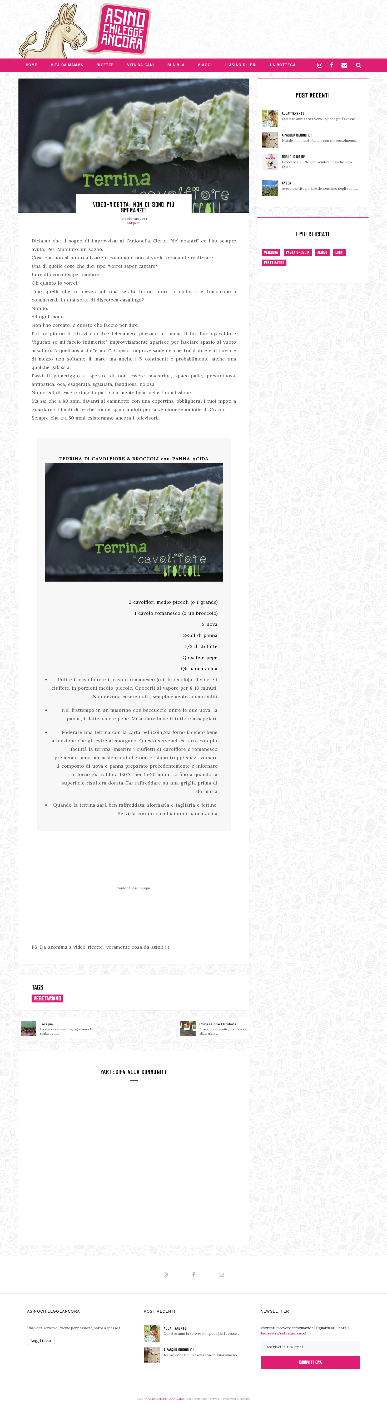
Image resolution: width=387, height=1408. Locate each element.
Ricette (105, 65)
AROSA (286, 183)
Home (32, 65)
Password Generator (236, 1398)
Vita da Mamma (67, 65)
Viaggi (205, 65)
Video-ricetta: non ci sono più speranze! (134, 207)
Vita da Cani (140, 65)
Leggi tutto (41, 1340)
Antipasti (134, 223)
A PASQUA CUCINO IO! (297, 135)
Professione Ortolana (218, 1024)
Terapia (46, 1024)
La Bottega (283, 65)
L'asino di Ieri (241, 65)
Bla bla (176, 65)
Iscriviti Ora (310, 1362)
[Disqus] (134, 1162)
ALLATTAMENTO (293, 113)
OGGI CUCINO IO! (293, 156)
